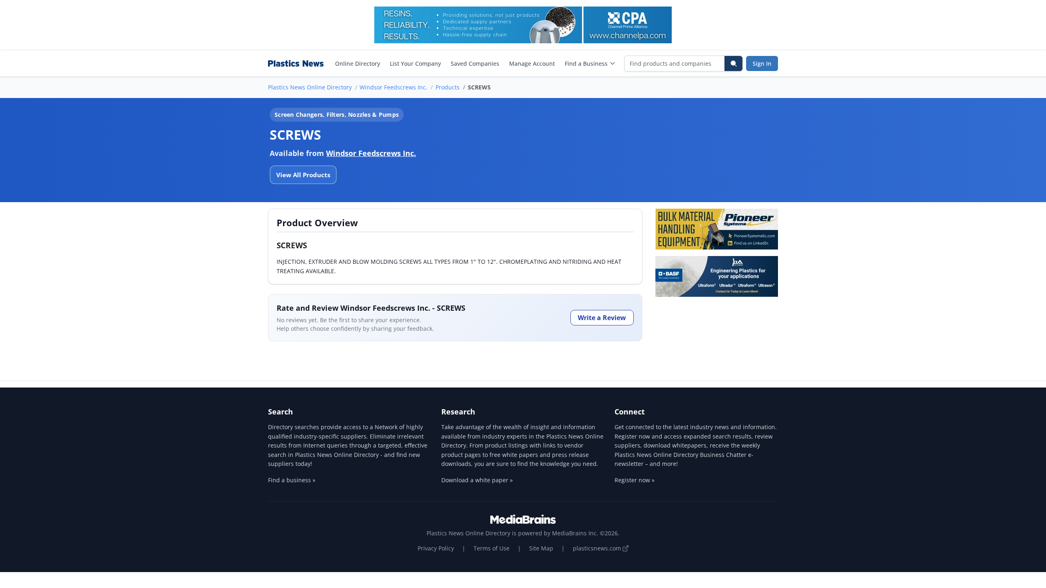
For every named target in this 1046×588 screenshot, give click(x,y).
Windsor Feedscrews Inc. (393, 87)
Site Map (541, 548)
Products (448, 87)
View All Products (303, 175)
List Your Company (415, 63)
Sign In (762, 63)
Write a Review (602, 317)
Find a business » (291, 480)
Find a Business (586, 63)
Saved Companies (475, 63)
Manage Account (532, 63)
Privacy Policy (436, 548)
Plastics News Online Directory (310, 87)
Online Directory (357, 63)
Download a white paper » (477, 480)
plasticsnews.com (598, 548)
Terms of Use (492, 548)
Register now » (635, 480)
